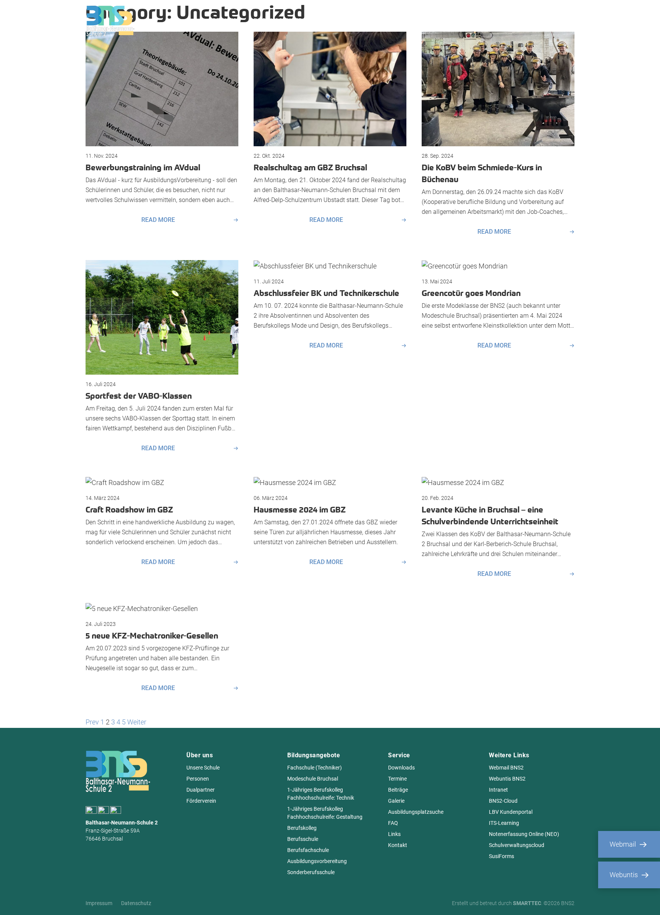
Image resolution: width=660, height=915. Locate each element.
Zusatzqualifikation (363, 20)
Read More (158, 220)
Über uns (223, 20)
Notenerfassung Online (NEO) (524, 834)
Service (424, 20)
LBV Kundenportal (510, 812)
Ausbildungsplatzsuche (415, 812)
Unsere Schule (203, 768)
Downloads (401, 768)
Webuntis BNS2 (507, 779)
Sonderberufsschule (311, 872)
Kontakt (397, 845)
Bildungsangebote (284, 20)
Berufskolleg (302, 828)
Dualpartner (200, 790)
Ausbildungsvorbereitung (317, 861)
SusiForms (501, 856)
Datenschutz (136, 903)
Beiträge (398, 790)
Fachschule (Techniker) (314, 768)
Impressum (99, 903)
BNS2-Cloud (503, 801)
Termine (397, 779)
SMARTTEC (527, 903)
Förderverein (201, 801)
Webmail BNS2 (506, 768)
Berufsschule (302, 839)
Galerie (396, 801)
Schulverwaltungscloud (516, 845)
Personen (197, 779)
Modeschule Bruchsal (312, 779)
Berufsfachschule (308, 850)
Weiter (136, 722)
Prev (92, 722)
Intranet (498, 790)
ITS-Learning (504, 823)
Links (394, 834)
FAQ (393, 823)
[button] (17, 898)
